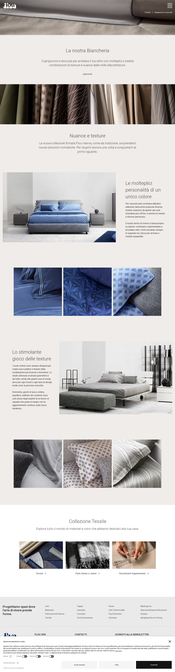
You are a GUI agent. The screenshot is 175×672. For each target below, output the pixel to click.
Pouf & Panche (115, 614)
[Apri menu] (169, 5)
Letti (47, 606)
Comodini (81, 614)
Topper (80, 606)
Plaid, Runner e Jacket (86, 573)
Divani (111, 606)
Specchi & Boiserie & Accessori (154, 610)
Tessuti (39, 573)
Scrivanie (113, 618)
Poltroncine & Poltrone (54, 614)
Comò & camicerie (85, 618)
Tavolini (48, 618)
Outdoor (144, 614)
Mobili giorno (146, 606)
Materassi (49, 610)
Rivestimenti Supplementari (132, 573)
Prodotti (148, 12)
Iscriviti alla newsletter (132, 634)
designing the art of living (151, 618)
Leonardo (81, 610)
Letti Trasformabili (117, 610)
